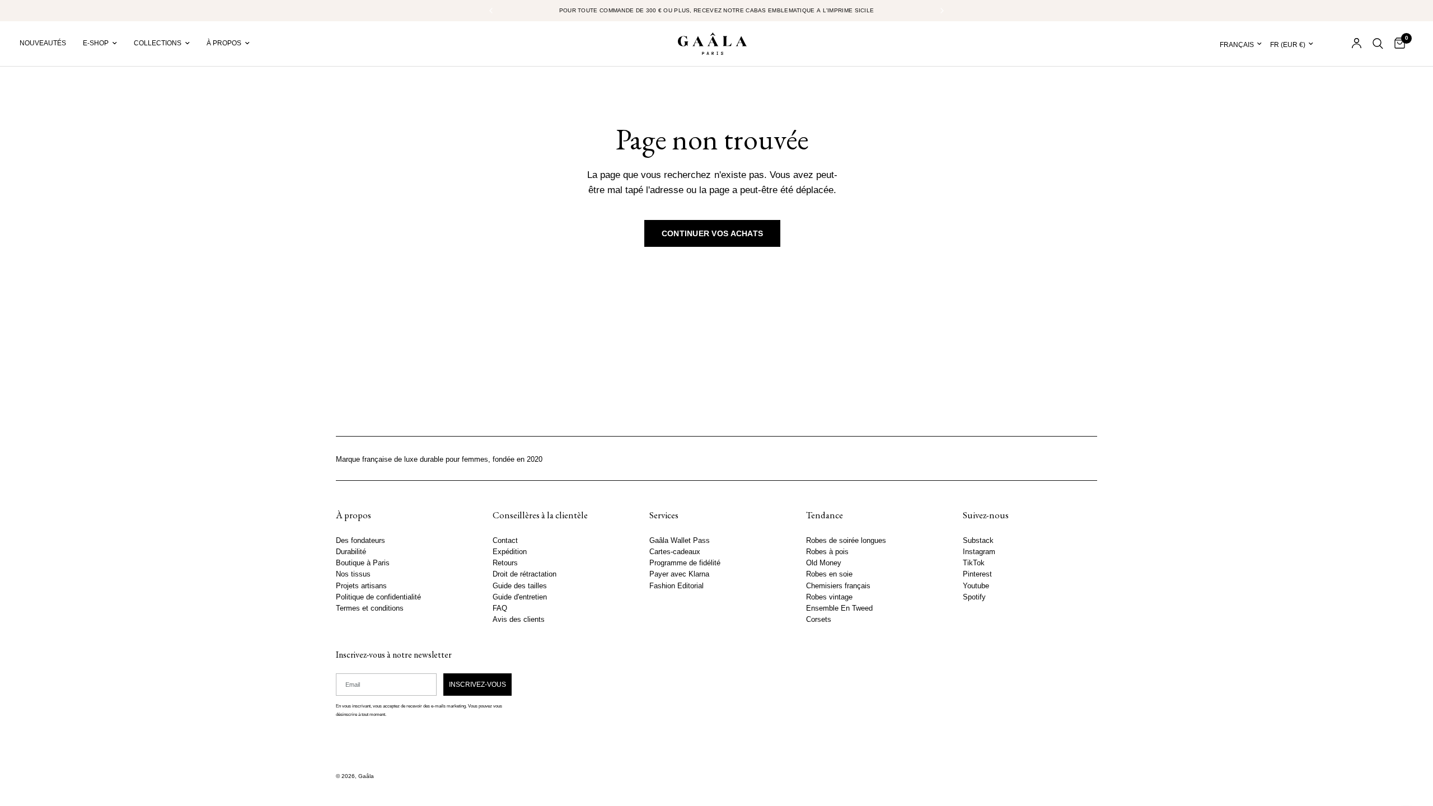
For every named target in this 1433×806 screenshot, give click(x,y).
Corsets (818, 620)
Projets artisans (361, 585)
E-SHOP (96, 43)
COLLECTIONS (157, 43)
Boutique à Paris (363, 563)
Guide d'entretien (520, 597)
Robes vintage (829, 597)
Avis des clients (519, 620)
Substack (978, 541)
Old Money (823, 563)
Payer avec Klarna (679, 574)
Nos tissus (353, 574)
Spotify (974, 597)
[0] (1397, 43)
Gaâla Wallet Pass (679, 541)
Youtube (976, 585)
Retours (505, 563)
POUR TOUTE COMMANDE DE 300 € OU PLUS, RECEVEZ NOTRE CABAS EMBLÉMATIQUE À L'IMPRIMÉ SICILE (716, 10)
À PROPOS (224, 43)
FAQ (500, 608)
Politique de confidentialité (378, 597)
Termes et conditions (370, 608)
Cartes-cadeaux (674, 552)
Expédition (510, 552)
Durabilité (351, 552)
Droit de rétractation (524, 574)
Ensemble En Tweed (839, 608)
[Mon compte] (1356, 43)
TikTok (974, 563)
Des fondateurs (360, 541)
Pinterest (977, 574)
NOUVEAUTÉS (43, 43)
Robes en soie (829, 574)
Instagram (979, 552)
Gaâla (366, 776)
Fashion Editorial (676, 585)
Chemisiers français (838, 585)
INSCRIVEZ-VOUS (477, 684)
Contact (505, 541)
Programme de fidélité (684, 563)
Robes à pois (827, 552)
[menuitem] (47, 43)
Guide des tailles (520, 585)
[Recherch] (1378, 43)
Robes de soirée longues (846, 541)
